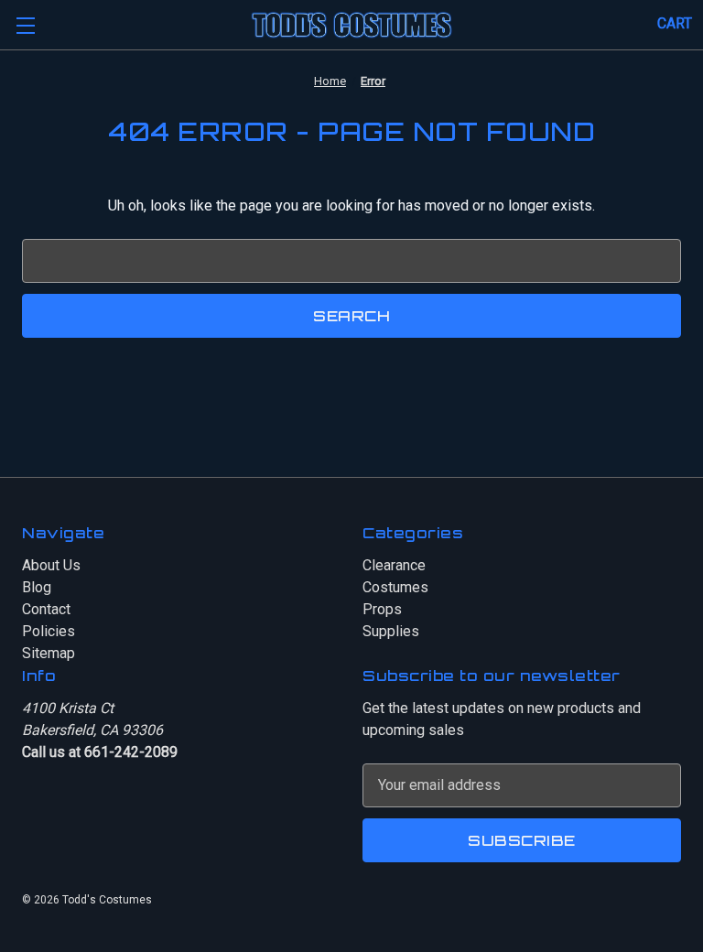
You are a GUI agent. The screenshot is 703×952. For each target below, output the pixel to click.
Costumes (395, 587)
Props (382, 609)
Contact (46, 609)
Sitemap (48, 653)
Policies (48, 631)
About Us (51, 565)
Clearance (394, 565)
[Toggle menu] (25, 25)
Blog (36, 587)
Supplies (390, 631)
